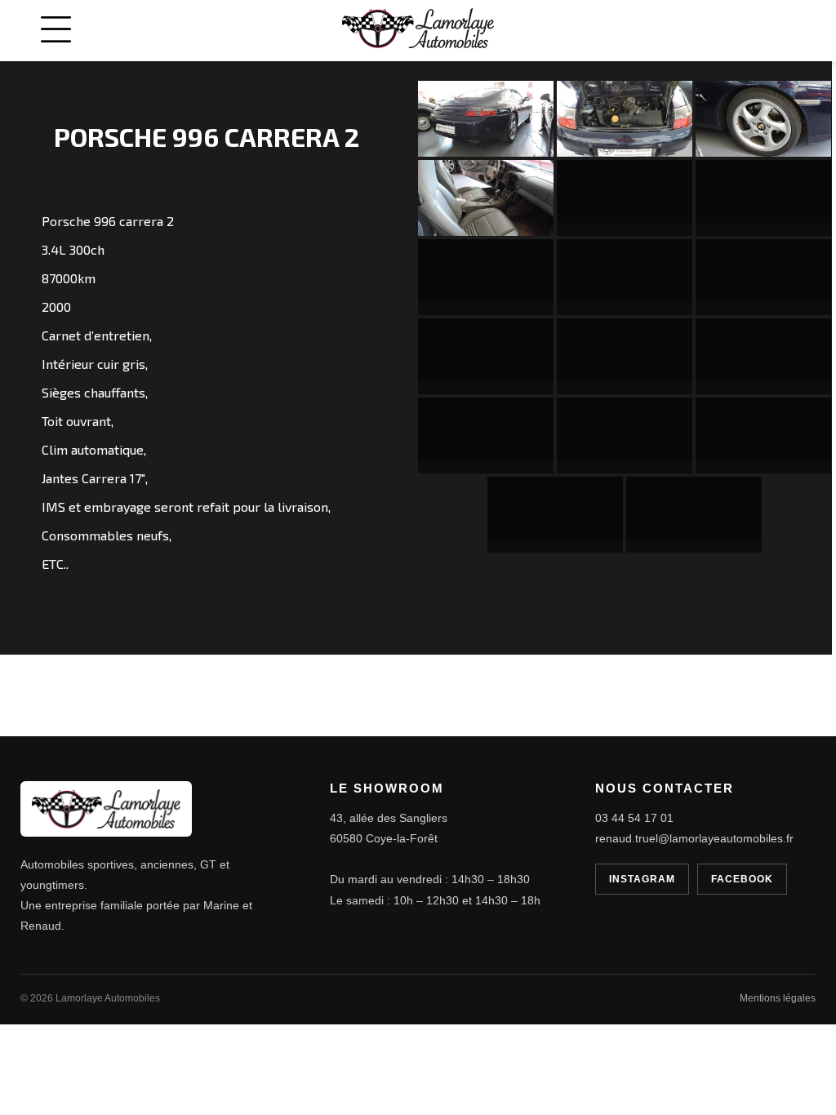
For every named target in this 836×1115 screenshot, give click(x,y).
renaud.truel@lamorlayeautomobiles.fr (694, 838)
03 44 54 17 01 (634, 817)
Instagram (642, 879)
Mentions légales (778, 998)
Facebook (742, 879)
